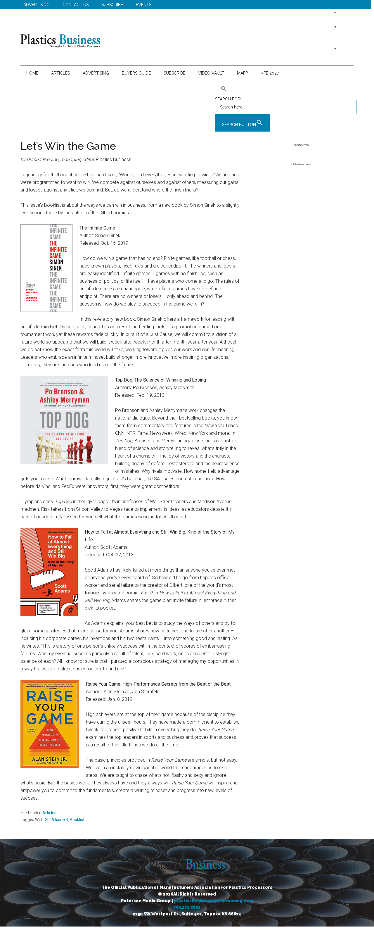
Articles (49, 812)
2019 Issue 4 (56, 819)
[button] (285, 88)
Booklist (77, 819)
